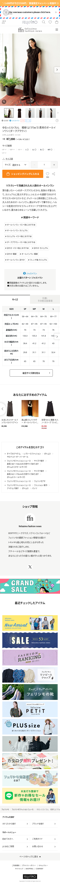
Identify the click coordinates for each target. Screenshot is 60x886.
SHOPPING (29, 869)
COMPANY (39, 869)
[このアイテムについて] (57, 120)
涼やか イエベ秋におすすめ (18, 248)
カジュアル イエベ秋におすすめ (19, 236)
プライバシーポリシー (29, 865)
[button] (57, 70)
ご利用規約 (16, 865)
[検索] (43, 22)
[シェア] (53, 174)
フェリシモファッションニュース (23, 809)
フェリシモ (5, 809)
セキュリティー (43, 865)
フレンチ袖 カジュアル (38, 260)
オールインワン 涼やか (16, 260)
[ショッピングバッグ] (56, 22)
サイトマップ (19, 869)
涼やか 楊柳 (11, 254)
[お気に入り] (50, 22)
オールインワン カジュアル (17, 230)
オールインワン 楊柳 (30, 254)
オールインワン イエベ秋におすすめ (21, 225)
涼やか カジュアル (41, 248)
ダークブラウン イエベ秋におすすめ (21, 242)
